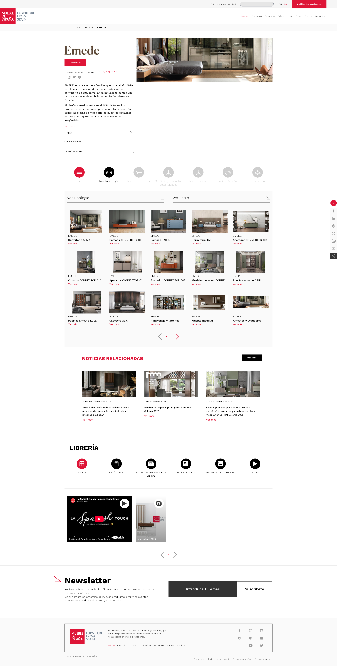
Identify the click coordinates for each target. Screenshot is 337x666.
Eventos (308, 16)
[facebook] (333, 211)
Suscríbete (254, 589)
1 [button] (166, 336)
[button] (99, 132)
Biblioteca (320, 16)
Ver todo (252, 357)
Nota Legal (199, 659)
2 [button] (170, 336)
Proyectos (270, 16)
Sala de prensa (285, 16)
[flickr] (261, 638)
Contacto (232, 4)
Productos (256, 16)
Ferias (298, 16)
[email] (333, 248)
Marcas (244, 16)
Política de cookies (241, 659)
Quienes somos (218, 4)
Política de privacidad (218, 659)
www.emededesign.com (79, 72)
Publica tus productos (309, 4)
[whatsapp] (333, 241)
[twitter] (333, 233)
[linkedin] (333, 218)
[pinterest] (333, 226)
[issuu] (250, 638)
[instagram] (250, 630)
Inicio (78, 27)
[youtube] (250, 645)
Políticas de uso (262, 659)
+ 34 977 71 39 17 (106, 72)
